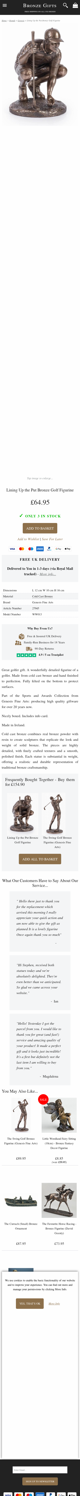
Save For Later (52, 539)
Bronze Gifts (40, 5)
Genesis (21, 20)
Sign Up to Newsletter (40, 1481)
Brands (12, 20)
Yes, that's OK (29, 1303)
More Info (54, 1303)
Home (4, 20)
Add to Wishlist (28, 539)
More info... (48, 574)
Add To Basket (40, 528)
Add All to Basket (40, 859)
